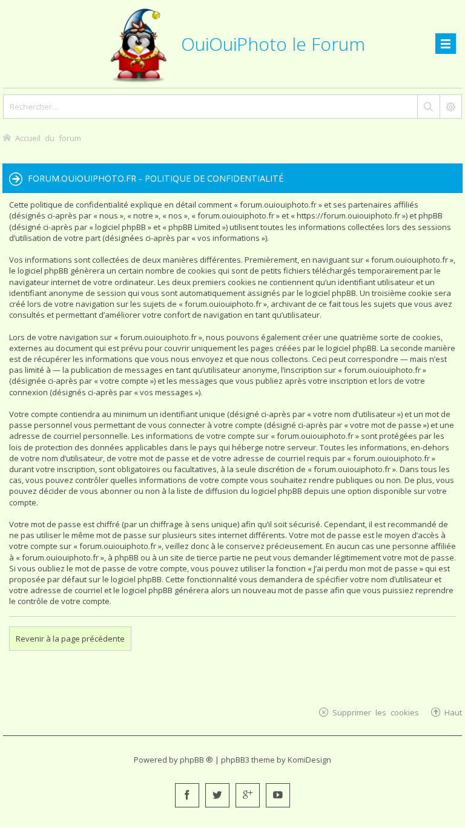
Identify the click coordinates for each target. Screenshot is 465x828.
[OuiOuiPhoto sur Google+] (248, 795)
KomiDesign (309, 759)
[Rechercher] (428, 106)
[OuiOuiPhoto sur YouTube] (278, 795)
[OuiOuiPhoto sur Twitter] (217, 795)
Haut (453, 712)
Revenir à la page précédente (70, 638)
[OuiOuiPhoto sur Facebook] (187, 795)
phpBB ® (196, 759)
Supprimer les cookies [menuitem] (375, 712)
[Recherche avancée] (450, 106)
